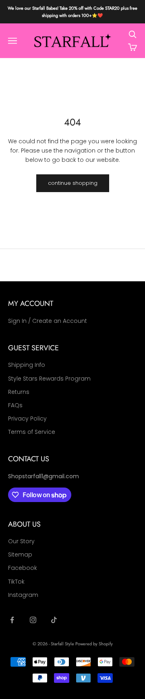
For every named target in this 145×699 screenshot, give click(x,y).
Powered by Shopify (94, 643)
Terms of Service (31, 432)
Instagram (23, 595)
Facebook (22, 568)
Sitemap (20, 554)
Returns (18, 392)
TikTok (16, 582)
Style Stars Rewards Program (49, 379)
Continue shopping (72, 183)
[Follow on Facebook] (12, 620)
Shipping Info (26, 365)
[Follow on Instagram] (33, 620)
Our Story (21, 541)
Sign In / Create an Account (47, 321)
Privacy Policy (27, 418)
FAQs (15, 405)
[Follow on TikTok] (54, 620)
